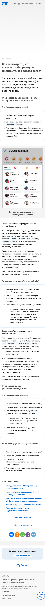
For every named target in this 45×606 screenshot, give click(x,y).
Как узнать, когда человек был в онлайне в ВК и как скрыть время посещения (24, 499)
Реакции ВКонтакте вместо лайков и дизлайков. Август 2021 (21, 509)
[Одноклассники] (17, 535)
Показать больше (23, 517)
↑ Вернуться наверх (22, 525)
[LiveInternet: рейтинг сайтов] (8, 602)
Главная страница (8, 595)
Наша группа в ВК (22, 556)
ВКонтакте (7, 59)
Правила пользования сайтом (13, 582)
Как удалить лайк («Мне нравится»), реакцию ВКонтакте (21, 487)
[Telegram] (33, 535)
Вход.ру (17, 4)
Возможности (27, 4)
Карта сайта (6, 598)
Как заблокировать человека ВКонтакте (23, 505)
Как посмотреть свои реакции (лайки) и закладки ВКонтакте (22, 493)
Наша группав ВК (41, 595)
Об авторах (6, 591)
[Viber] (27, 535)
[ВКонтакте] (11, 535)
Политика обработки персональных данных (18, 580)
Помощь (39, 4)
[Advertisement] (22, 31)
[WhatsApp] (22, 535)
